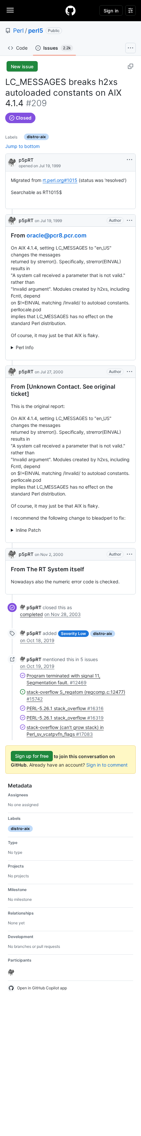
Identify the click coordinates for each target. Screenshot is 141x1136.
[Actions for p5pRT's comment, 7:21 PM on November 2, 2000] (129, 554)
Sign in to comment (107, 765)
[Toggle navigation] (10, 10)
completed (31, 614)
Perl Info (24, 347)
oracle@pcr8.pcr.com (57, 235)
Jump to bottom (22, 146)
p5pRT (26, 160)
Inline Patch (28, 530)
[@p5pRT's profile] (12, 162)
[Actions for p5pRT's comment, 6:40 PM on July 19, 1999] (129, 220)
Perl (18, 30)
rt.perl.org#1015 (60, 180)
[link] (30, 607)
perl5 (35, 30)
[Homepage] (70, 10)
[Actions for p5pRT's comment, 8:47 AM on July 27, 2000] (129, 371)
